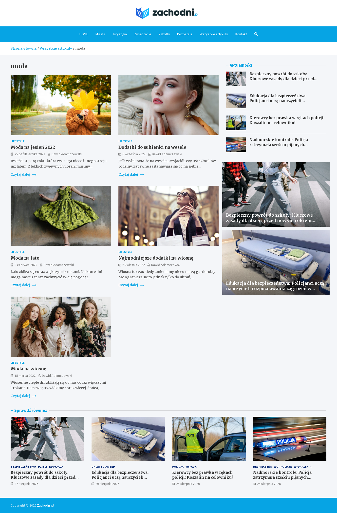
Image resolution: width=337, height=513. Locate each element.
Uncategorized (103, 466)
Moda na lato (25, 258)
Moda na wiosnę (28, 369)
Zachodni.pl (45, 505)
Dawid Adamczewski (67, 154)
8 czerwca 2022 (26, 265)
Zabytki (164, 34)
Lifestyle (18, 141)
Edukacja (56, 466)
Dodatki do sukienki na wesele (152, 147)
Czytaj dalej (21, 174)
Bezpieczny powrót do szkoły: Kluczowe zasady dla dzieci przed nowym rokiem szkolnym (281, 79)
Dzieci (42, 466)
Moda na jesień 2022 (33, 147)
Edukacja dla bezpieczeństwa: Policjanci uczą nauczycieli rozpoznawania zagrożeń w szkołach (285, 101)
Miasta (100, 34)
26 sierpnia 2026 (107, 483)
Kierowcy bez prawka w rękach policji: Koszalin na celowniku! (286, 120)
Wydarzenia (302, 466)
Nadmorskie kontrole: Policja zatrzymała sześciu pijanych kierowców (278, 144)
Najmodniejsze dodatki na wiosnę (155, 258)
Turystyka (119, 34)
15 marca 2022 (25, 375)
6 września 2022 (134, 154)
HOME (83, 34)
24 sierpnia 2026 (269, 483)
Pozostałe (184, 34)
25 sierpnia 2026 (188, 483)
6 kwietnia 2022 (133, 265)
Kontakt (241, 34)
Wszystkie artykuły (214, 34)
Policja (178, 466)
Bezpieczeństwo (23, 466)
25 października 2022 (30, 154)
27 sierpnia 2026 (26, 483)
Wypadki (191, 466)
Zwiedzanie (142, 34)
